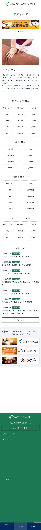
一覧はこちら (20, 320)
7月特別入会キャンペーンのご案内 (15, 293)
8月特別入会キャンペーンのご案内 (15, 256)
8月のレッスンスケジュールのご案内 (16, 273)
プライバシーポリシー (11, 434)
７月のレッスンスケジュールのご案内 (17, 302)
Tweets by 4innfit (8, 517)
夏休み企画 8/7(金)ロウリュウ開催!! (17, 265)
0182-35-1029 (22, 427)
